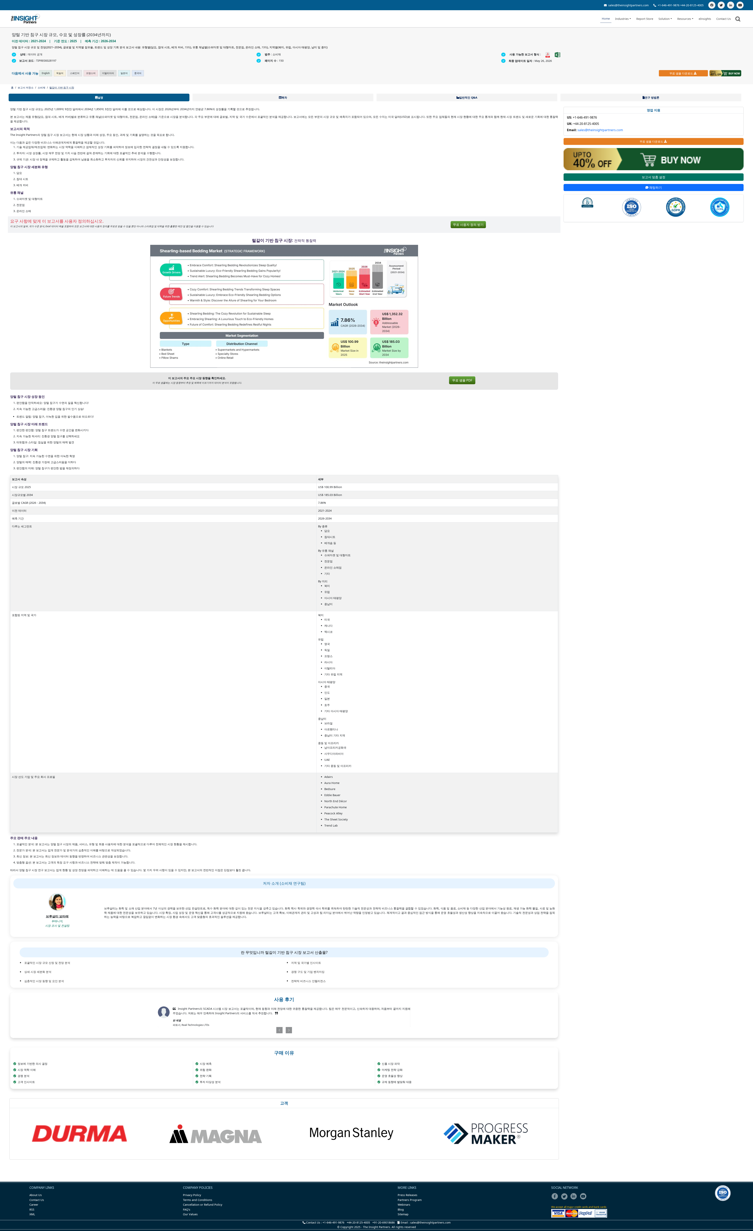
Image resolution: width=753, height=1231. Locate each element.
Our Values (190, 1214)
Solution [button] (664, 19)
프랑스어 (90, 73)
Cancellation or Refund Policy (202, 1204)
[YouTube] (740, 5)
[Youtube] (584, 1199)
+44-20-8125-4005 (692, 5)
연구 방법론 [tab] (652, 97)
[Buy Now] (725, 73)
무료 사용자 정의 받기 (468, 224)
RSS (31, 1209)
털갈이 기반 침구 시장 (61, 87)
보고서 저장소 (26, 87)
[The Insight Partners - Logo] (25, 19)
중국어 (137, 73)
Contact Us (723, 19)
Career (33, 1204)
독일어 (59, 73)
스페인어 (74, 73)
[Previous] (264, 1030)
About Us (35, 1195)
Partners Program (410, 1200)
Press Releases (407, 1195)
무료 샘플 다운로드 (681, 73)
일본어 (124, 73)
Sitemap (403, 1214)
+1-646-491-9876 (668, 5)
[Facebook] (711, 5)
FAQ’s (186, 1209)
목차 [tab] (284, 97)
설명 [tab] (100, 97)
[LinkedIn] (730, 5)
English (46, 73)
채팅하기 (655, 187)
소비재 (41, 87)
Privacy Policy (192, 1195)
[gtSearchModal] (738, 19)
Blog (401, 1209)
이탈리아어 (108, 73)
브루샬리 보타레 (57, 916)
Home (606, 18)
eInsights (705, 19)
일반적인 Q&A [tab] (468, 97)
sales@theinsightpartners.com (628, 5)
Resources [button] (684, 19)
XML (32, 1214)
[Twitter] (721, 5)
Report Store (644, 19)
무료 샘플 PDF (462, 380)
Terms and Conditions (197, 1200)
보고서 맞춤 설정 (653, 177)
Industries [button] (622, 19)
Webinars (404, 1204)
